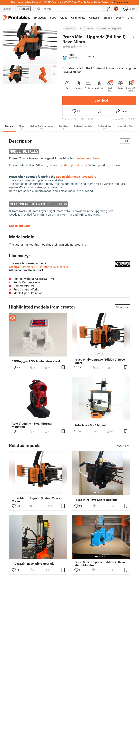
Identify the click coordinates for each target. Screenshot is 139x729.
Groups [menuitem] (132, 17)
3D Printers (88, 28)
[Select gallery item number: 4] (41, 354)
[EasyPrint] (108, 9)
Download (101, 100)
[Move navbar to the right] (134, 17)
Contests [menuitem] (94, 17)
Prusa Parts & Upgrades (110, 28)
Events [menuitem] (120, 17)
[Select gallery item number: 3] (38, 354)
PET (110, 90)
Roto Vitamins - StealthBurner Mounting (32, 425)
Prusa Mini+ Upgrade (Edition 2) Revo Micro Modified (99, 563)
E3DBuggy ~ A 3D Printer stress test (36, 361)
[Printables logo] (16, 18)
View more (122, 307)
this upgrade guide (76, 165)
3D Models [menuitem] (40, 17)
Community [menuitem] (78, 17)
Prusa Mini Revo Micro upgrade (33, 563)
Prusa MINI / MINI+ (131, 89)
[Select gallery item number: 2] (35, 354)
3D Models (71, 28)
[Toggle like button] (14, 367)
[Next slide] (54, 74)
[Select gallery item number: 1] (32, 354)
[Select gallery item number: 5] (43, 354)
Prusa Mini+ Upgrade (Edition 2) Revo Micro (99, 361)
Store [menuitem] (53, 17)
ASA (110, 88)
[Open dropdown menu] (133, 36)
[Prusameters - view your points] (116, 8)
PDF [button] (126, 140)
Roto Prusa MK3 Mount (90, 425)
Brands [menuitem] (107, 17)
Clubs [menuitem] (63, 17)
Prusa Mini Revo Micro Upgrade (95, 499)
